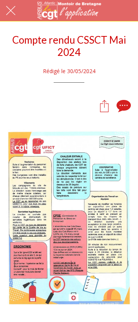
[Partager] (104, 105)
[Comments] (122, 105)
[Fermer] (10, 10)
